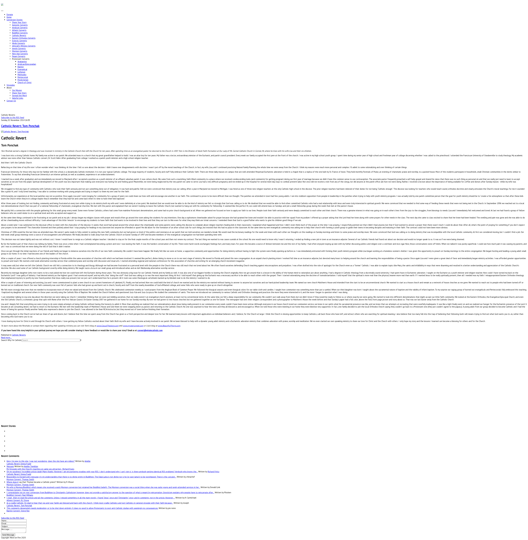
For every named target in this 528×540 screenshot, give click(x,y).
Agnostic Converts (20, 25)
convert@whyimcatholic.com (150, 330)
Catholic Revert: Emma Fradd (19, 463)
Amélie (87, 461)
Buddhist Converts (20, 32)
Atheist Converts (19, 30)
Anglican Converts (20, 27)
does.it (16, 482)
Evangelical (22, 69)
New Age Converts (20, 53)
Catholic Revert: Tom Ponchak (20, 126)
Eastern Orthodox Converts (23, 38)
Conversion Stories (15, 19)
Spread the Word (19, 95)
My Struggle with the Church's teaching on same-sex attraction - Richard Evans (40, 469)
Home (9, 17)
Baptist (21, 66)
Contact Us (11, 100)
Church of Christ (24, 82)
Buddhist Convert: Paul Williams (20, 495)
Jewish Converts (19, 48)
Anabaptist (22, 61)
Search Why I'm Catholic (11, 340)
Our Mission (17, 90)
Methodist (22, 74)
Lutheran (21, 72)
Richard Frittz (213, 471)
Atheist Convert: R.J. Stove (18, 500)
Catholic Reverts (19, 35)
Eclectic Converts (19, 40)
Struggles (11, 85)
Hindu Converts (18, 43)
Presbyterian (23, 80)
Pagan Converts (18, 56)
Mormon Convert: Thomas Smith (20, 479)
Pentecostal (23, 77)
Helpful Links (17, 98)
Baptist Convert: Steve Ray (18, 510)
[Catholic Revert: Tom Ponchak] (15, 131)
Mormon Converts (19, 51)
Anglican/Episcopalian (27, 64)
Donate (10, 14)
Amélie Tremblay (31, 466)
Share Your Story (19, 22)
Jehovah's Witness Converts (23, 46)
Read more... (6, 337)
